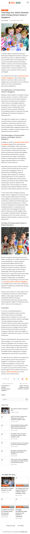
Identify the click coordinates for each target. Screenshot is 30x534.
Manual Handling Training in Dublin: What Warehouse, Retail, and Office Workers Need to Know (19, 427)
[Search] (28, 2)
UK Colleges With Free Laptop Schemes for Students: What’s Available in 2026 (18, 435)
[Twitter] (18, 379)
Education (4, 10)
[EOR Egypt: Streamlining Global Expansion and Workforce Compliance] (5, 453)
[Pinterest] (22, 379)
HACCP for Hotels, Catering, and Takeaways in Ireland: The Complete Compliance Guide (19, 418)
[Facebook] (14, 379)
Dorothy (6, 20)
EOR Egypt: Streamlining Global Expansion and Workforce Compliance (18, 452)
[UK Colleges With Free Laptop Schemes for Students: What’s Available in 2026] (5, 436)
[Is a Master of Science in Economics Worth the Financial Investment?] (5, 445)
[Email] (26, 379)
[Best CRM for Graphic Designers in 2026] (5, 410)
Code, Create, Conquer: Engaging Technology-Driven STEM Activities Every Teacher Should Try (19, 461)
